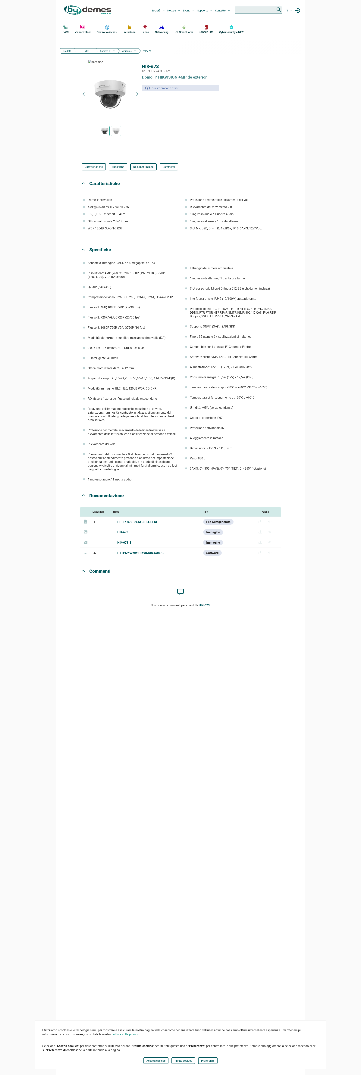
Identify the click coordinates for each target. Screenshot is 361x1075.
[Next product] (137, 94)
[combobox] (258, 10)
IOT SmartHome (184, 32)
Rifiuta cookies (183, 1060)
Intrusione (130, 32)
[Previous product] (83, 94)
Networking (161, 32)
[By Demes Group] (87, 10)
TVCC (65, 32)
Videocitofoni (83, 32)
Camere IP (105, 50)
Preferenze (208, 1060)
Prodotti (67, 50)
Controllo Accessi (107, 32)
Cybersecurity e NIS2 (231, 32)
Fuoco (145, 32)
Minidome (126, 50)
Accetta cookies (155, 1060)
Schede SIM (206, 32)
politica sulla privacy (125, 1034)
